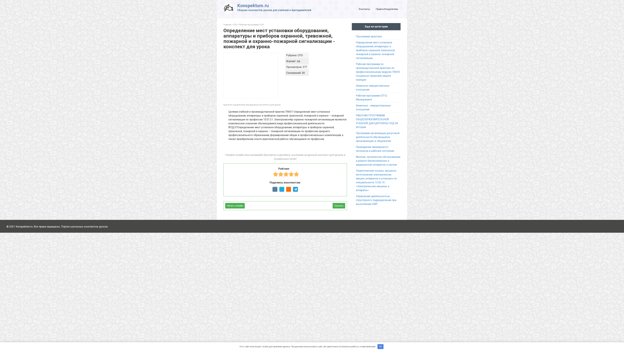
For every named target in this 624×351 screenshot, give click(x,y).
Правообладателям (387, 9)
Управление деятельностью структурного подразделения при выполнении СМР (376, 200)
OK (380, 346)
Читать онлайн (235, 205)
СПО (235, 24)
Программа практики (369, 36)
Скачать (339, 205)
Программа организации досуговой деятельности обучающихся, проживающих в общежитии (377, 137)
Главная (227, 24)
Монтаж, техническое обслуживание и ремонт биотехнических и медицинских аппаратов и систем (378, 160)
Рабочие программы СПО (251, 24)
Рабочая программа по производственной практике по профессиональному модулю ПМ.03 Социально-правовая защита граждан (378, 72)
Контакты (364, 9)
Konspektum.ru (253, 5)
